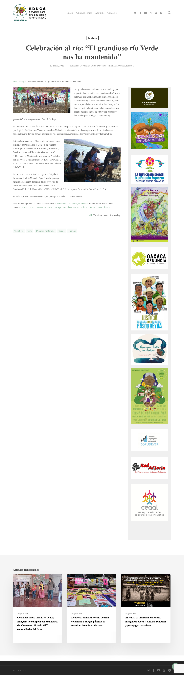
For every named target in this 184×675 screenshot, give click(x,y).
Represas (130, 65)
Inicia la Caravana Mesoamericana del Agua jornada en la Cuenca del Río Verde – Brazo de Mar (66, 207)
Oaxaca (121, 65)
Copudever (85, 65)
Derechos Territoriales (107, 65)
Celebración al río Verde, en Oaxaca (71, 203)
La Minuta (92, 38)
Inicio (15, 81)
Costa (93, 65)
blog (22, 81)
